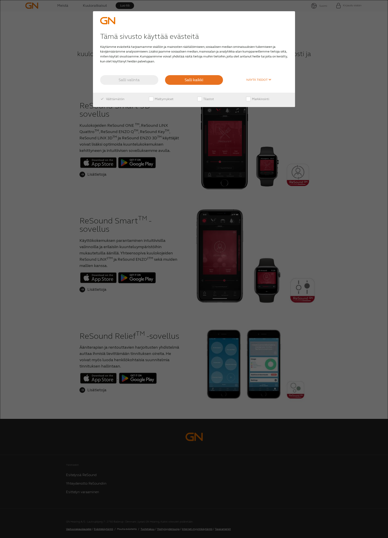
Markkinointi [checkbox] (260, 99)
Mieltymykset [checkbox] (164, 99)
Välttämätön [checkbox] (114, 99)
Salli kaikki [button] (194, 79)
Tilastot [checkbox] (208, 99)
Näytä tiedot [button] (257, 80)
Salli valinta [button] (129, 79)
